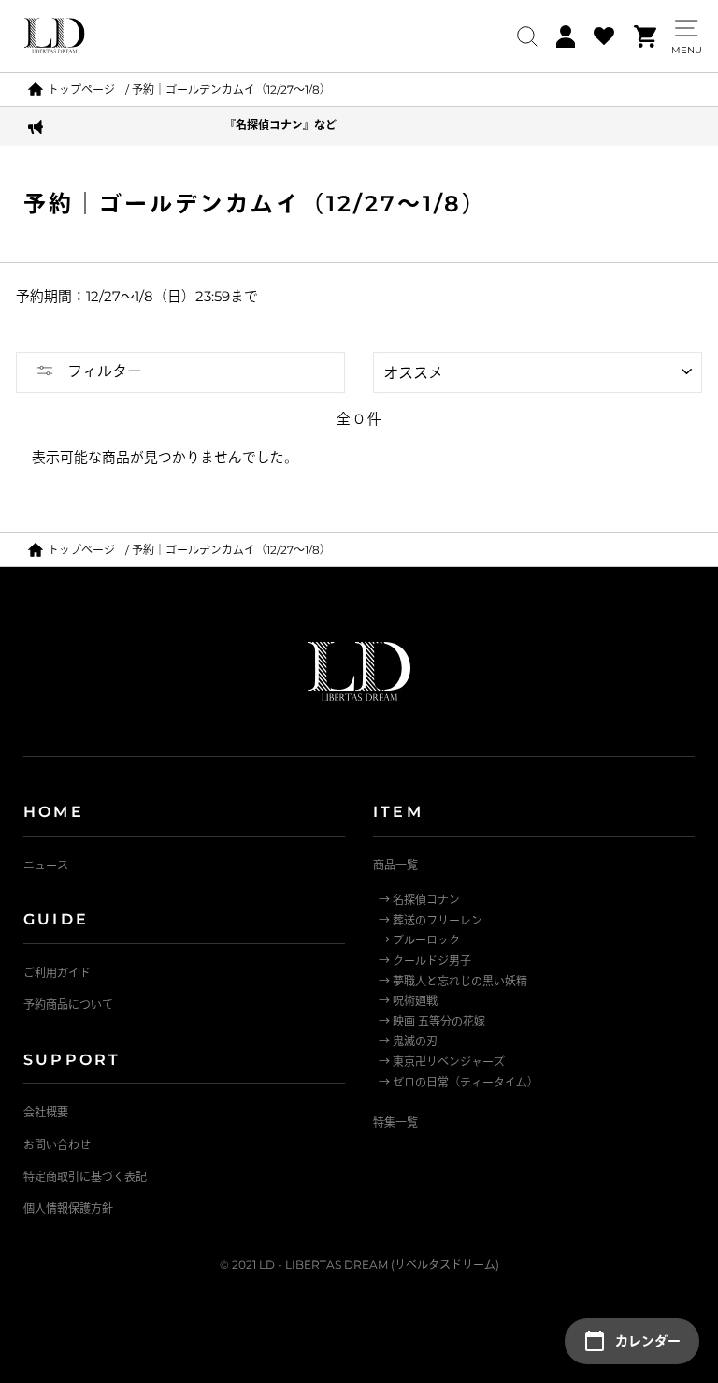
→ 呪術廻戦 (408, 1001)
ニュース (45, 865)
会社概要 (45, 1112)
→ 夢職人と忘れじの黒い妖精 (453, 981)
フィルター (103, 371)
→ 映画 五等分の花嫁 (432, 1021)
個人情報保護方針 (68, 1208)
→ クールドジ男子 (425, 961)
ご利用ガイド (57, 973)
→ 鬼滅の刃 (408, 1041)
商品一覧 (395, 865)
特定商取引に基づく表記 (85, 1177)
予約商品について (68, 1004)
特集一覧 (395, 1122)
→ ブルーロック (419, 940)
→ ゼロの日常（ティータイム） (458, 1082)
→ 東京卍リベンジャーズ (442, 1062)
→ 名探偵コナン (419, 900)
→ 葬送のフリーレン (430, 920)
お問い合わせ (57, 1145)
